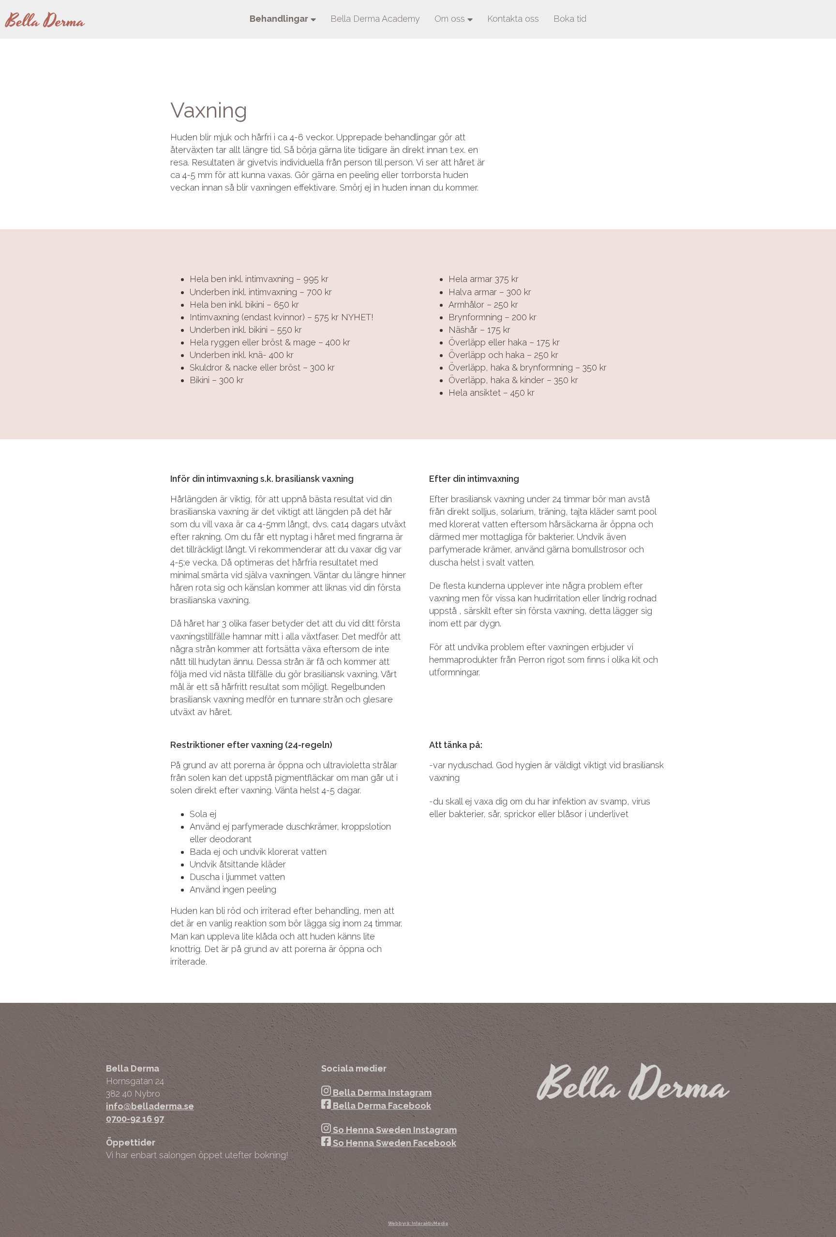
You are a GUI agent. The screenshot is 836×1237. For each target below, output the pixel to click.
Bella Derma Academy (375, 19)
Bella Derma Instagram (381, 1093)
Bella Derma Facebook (381, 1106)
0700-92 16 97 (135, 1119)
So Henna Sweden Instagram (394, 1130)
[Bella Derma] (45, 19)
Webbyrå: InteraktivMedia (418, 1223)
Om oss (449, 19)
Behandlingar (279, 19)
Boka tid (569, 19)
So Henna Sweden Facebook (393, 1143)
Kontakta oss (513, 19)
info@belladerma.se (150, 1106)
